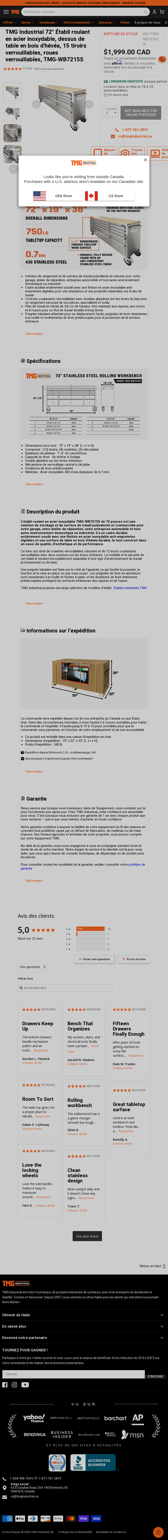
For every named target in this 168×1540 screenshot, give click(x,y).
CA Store (115, 196)
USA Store (63, 196)
